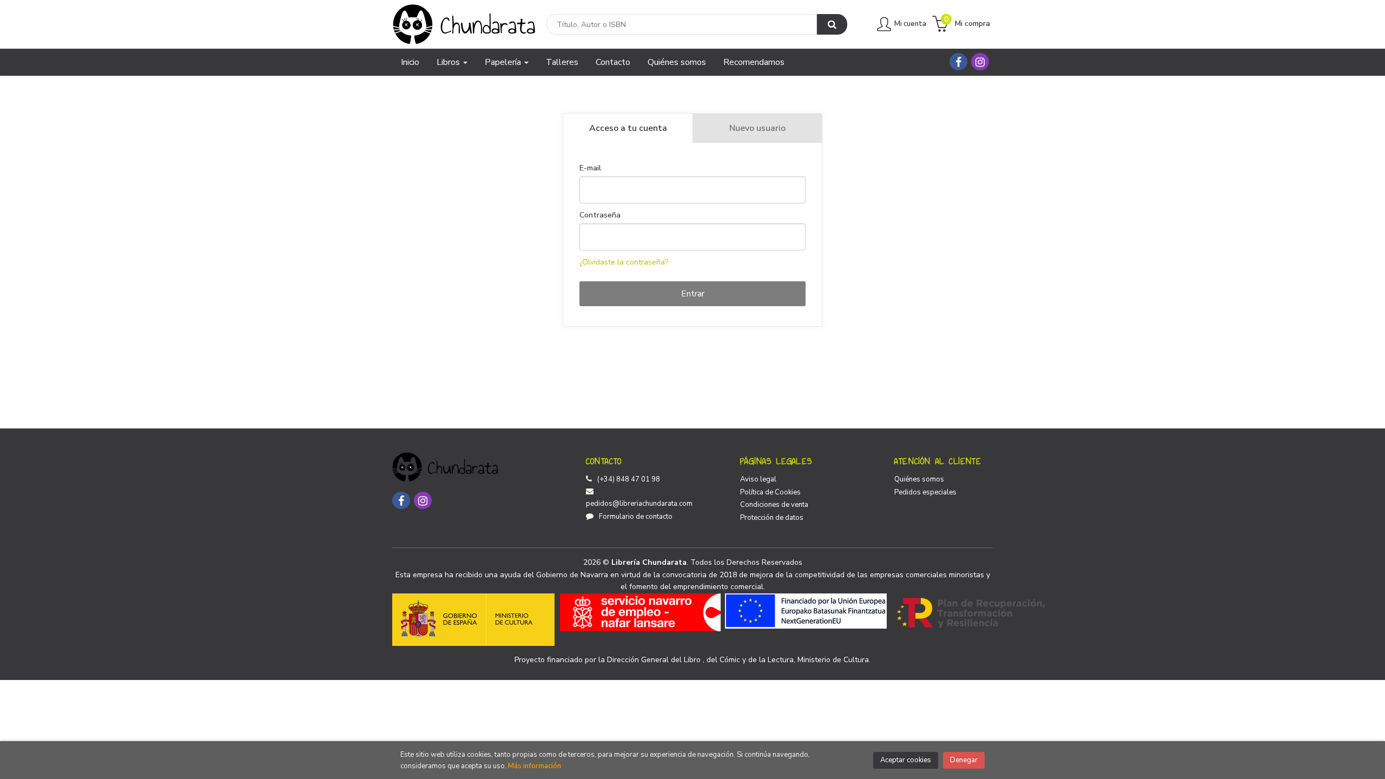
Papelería (504, 62)
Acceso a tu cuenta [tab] (628, 128)
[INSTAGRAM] (980, 61)
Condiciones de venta (774, 505)
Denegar (964, 760)
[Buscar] (832, 24)
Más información (534, 766)
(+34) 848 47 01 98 (628, 479)
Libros (449, 62)
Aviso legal (758, 479)
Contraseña (600, 215)
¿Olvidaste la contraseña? (623, 262)
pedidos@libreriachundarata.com (639, 504)
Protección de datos (771, 518)
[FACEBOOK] (958, 61)
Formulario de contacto (635, 516)
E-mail (590, 168)
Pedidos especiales (925, 492)
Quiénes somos (919, 479)
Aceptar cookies (905, 760)
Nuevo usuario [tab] (757, 128)
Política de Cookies (770, 492)
